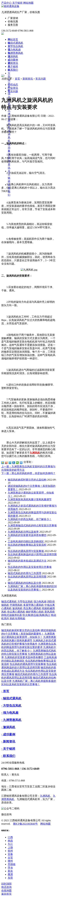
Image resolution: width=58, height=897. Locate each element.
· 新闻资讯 (8, 741)
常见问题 (40, 78)
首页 (17, 78)
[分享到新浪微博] (6, 462)
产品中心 (6, 2)
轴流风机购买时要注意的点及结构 (27, 479)
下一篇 (28, 473)
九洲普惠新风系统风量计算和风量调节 (30, 499)
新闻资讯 (13, 63)
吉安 (10, 857)
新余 (10, 871)
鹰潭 (10, 874)
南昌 (10, 840)
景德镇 (11, 864)
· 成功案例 (8, 734)
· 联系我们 (8, 756)
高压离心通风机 (32, 608)
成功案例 (13, 59)
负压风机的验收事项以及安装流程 (27, 544)
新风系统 (49, 611)
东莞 (10, 877)
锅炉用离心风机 (35, 611)
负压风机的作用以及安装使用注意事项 (30, 567)
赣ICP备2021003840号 (25, 823)
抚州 (10, 850)
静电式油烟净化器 (11, 615)
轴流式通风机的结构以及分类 (24, 583)
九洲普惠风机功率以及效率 (23, 531)
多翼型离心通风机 (33, 605)
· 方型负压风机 (11, 705)
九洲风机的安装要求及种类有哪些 (27, 535)
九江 (10, 844)
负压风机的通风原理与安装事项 (26, 551)
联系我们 (13, 69)
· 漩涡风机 (8, 727)
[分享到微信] (17, 462)
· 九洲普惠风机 (11, 720)
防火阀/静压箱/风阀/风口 (36, 615)
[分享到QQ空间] (2, 462)
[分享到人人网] (13, 462)
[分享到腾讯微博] (10, 462)
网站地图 (28, 2)
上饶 (10, 847)
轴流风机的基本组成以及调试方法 (27, 560)
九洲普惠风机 (15, 53)
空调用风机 (16, 605)
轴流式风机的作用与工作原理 (24, 573)
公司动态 (13, 84)
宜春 (10, 854)
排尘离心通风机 (16, 611)
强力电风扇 (14, 49)
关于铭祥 (17, 2)
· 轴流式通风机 (11, 698)
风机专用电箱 (17, 618)
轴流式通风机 (15, 42)
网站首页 (13, 39)
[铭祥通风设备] (10, 6)
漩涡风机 (13, 56)
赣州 (10, 861)
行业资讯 (13, 88)
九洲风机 (45, 795)
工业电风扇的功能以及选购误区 (26, 541)
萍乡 (10, 867)
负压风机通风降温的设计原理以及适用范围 (32, 554)
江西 (10, 837)
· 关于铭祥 (8, 748)
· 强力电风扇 (9, 712)
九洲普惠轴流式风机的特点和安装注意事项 (32, 525)
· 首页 (5, 691)
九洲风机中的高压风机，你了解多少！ (30, 519)
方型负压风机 (15, 46)
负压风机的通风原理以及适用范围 (27, 576)
